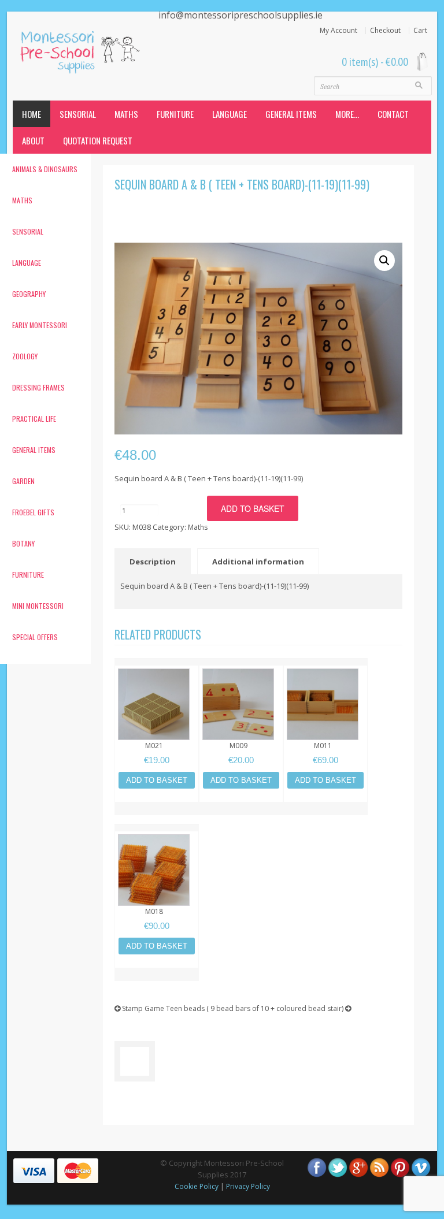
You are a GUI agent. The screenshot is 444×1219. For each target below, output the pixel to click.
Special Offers (35, 637)
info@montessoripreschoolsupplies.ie (240, 15)
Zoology (25, 356)
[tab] (154, 561)
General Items (291, 113)
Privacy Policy (248, 1186)
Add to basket (252, 508)
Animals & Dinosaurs (44, 169)
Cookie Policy (197, 1186)
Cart (420, 30)
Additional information (258, 561)
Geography (29, 294)
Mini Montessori (38, 606)
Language (229, 113)
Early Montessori (39, 325)
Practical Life (34, 418)
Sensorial (78, 113)
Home (31, 113)
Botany (23, 543)
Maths (126, 113)
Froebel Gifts (33, 512)
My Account (338, 30)
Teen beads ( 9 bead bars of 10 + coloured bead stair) (255, 1008)
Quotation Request (97, 140)
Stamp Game (142, 1008)
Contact (393, 113)
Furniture (175, 113)
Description (153, 561)
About (33, 140)
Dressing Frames (38, 387)
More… (347, 113)
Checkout (385, 30)
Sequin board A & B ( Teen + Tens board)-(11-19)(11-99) (241, 184)
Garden (23, 481)
